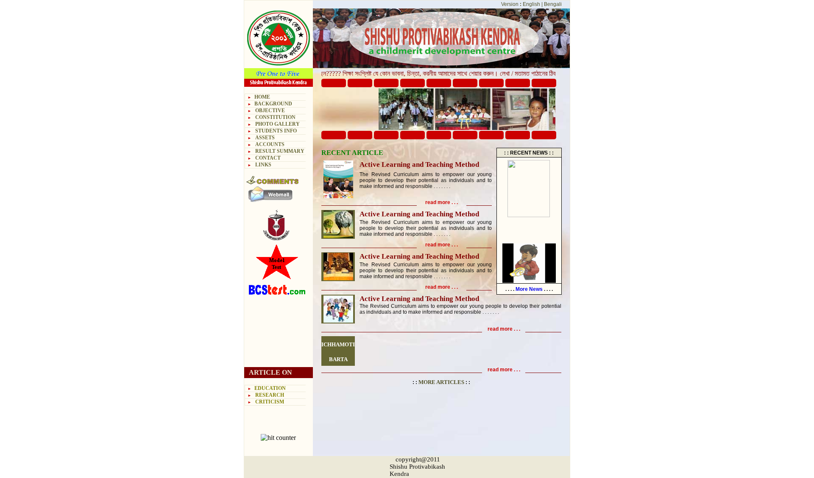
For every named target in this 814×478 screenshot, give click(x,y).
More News (529, 289)
